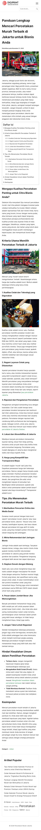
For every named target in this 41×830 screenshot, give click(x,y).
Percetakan (27, 806)
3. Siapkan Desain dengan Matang (18, 166)
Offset (16, 806)
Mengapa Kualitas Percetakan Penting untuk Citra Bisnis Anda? (19, 129)
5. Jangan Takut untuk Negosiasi (18, 174)
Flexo (30, 802)
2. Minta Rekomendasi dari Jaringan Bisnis (21, 164)
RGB (10, 810)
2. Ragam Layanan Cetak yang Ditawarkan (20, 141)
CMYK (22, 802)
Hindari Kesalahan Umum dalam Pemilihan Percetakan (19, 178)
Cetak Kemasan (16, 802)
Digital (26, 802)
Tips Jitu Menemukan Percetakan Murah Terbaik (18, 155)
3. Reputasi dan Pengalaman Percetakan (20, 144)
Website (28, 810)
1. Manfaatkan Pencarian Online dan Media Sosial (20, 160)
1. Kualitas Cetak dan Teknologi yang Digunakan (22, 138)
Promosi (6, 810)
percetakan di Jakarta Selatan (13, 429)
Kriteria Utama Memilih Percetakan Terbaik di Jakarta (20, 134)
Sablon (22, 810)
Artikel (11, 749)
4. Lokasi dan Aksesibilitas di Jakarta (19, 146)
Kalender (6, 806)
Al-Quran (7, 802)
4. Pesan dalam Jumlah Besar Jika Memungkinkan (18, 170)
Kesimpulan (9, 182)
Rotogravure (15, 810)
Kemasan (12, 806)
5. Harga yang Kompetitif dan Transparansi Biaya (21, 150)
